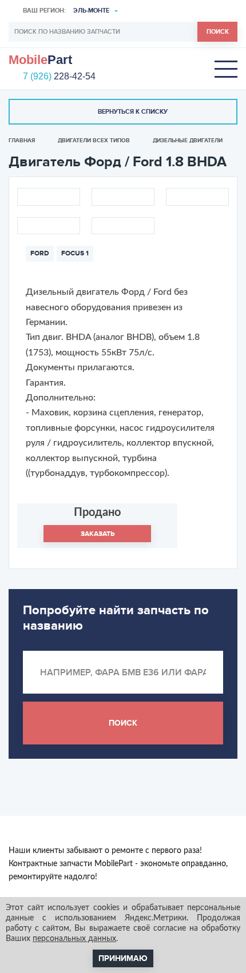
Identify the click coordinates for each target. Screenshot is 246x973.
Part (40, 60)
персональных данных (74, 939)
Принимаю (123, 958)
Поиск (218, 31)
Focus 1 (75, 253)
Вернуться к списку (133, 111)
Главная (22, 140)
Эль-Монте (91, 10)
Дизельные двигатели (188, 140)
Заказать (97, 534)
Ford (39, 253)
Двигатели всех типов (94, 140)
